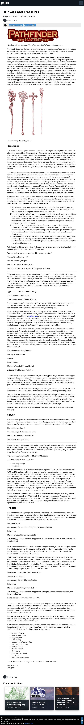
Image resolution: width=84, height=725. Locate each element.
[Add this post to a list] (64, 672)
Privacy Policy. (28, 723)
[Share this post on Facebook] (69, 672)
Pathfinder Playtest (15, 25)
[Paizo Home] (5, 3)
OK (82, 720)
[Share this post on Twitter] (74, 672)
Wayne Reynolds (29, 25)
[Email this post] (79, 672)
